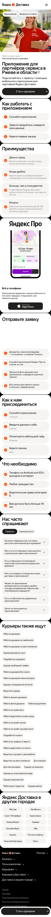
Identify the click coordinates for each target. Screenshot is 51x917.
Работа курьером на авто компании (20, 646)
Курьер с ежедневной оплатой (18, 684)
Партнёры (6, 894)
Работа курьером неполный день (19, 678)
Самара (35, 822)
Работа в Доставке (11, 56)
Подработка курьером (14, 659)
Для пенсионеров (12, 767)
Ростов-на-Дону (35, 835)
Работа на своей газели (15, 722)
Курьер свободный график (16, 665)
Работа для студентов (14, 786)
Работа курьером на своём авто (19, 640)
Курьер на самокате (33, 767)
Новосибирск (12, 822)
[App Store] (25, 306)
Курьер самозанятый (14, 779)
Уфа (36, 828)
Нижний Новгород (13, 841)
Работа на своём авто (14, 710)
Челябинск (35, 809)
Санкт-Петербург (13, 816)
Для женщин (40, 761)
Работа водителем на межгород (19, 716)
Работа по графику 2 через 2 (17, 741)
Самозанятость (26, 531)
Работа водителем (37, 703)
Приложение (10, 14)
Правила (10, 531)
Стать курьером (25, 91)
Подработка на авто (13, 735)
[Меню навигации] (46, 4)
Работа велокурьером (14, 703)
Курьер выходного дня (14, 653)
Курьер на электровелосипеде (18, 773)
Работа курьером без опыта (17, 672)
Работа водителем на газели (17, 748)
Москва (12, 809)
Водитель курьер (12, 691)
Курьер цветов (35, 786)
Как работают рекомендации (14, 906)
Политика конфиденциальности (15, 902)
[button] (25, 542)
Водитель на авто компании (17, 761)
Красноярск (35, 816)
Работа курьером (12, 634)
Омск (35, 841)
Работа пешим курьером (15, 697)
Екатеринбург (13, 828)
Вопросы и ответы (28, 14)
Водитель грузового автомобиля (19, 754)
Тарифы (5, 890)
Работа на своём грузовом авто (18, 729)
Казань (13, 835)
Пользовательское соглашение (15, 898)
